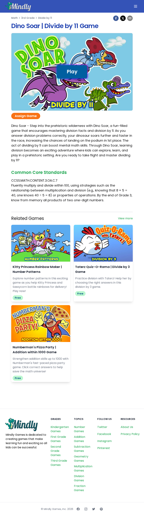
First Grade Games (58, 439)
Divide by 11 (45, 18)
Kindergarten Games (60, 429)
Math (14, 18)
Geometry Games (81, 458)
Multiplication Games (83, 468)
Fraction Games (80, 488)
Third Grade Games (59, 463)
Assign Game (26, 116)
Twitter (102, 427)
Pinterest (103, 448)
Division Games (79, 478)
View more (125, 218)
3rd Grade (28, 18)
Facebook (104, 434)
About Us (127, 427)
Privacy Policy (130, 434)
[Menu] (135, 6)
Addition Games (79, 439)
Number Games (79, 429)
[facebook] (116, 18)
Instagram (104, 441)
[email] (130, 18)
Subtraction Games (82, 449)
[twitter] (123, 18)
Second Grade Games (56, 451)
